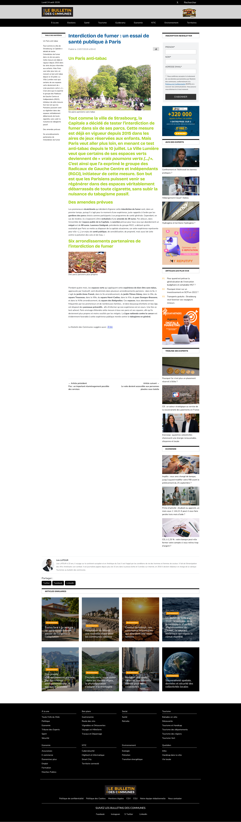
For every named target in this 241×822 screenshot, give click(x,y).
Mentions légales (116, 798)
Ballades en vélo (169, 717)
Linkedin (143, 814)
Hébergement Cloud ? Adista (175, 197)
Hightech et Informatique (93, 755)
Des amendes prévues (51, 129)
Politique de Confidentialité (175, 84)
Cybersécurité (88, 751)
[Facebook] (170, 3)
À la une (55, 22)
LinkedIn (70, 583)
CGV (128, 798)
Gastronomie (88, 717)
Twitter (46, 583)
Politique (46, 721)
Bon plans (86, 711)
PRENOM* (170, 47)
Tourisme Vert (168, 738)
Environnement (171, 22)
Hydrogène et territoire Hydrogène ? (178, 223)
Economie (138, 22)
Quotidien (166, 745)
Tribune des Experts (51, 729)
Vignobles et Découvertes (93, 725)
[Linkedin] (181, 3)
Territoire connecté (90, 763)
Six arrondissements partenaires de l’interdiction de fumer (51, 137)
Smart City (87, 759)
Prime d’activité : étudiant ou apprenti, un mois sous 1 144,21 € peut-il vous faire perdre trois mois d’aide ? (180, 511)
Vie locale (166, 759)
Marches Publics (49, 772)
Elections (71, 22)
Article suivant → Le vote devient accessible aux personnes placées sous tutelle (140, 386)
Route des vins (88, 721)
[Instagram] (174, 3)
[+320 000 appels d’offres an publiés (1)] (180, 121)
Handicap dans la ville (172, 755)
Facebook (58, 583)
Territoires (192, 22)
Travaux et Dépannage (92, 733)
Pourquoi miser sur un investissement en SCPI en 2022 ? (182, 291)
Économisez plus (49, 759)
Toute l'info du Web (50, 717)
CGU (135, 798)
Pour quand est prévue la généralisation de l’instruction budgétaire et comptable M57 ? (181, 281)
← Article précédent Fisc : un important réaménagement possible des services (88, 386)
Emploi (45, 763)
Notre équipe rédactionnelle (153, 798)
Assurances (47, 751)
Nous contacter (175, 798)
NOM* (168, 57)
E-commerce (47, 755)
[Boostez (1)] (180, 326)
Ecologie (126, 751)
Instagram (115, 814)
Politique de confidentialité (71, 798)
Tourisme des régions (172, 733)
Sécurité (45, 738)
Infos (164, 751)
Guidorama (120, 22)
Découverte (167, 721)
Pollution (126, 755)
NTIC (153, 22)
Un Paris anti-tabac (50, 41)
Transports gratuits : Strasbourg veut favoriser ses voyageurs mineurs (181, 299)
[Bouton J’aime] (156, 49)
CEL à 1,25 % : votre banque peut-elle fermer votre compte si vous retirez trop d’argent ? (180, 542)
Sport (44, 733)
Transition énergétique (132, 759)
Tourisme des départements (175, 729)
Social (124, 711)
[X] (177, 3)
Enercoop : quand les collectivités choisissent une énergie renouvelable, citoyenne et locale (179, 438)
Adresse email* (173, 66)
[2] (180, 246)
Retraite (125, 721)
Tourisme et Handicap (172, 725)
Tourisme (102, 22)
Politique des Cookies (96, 798)
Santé (86, 22)
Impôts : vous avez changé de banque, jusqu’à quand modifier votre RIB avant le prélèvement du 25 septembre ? (180, 479)
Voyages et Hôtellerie (92, 729)
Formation (46, 767)
